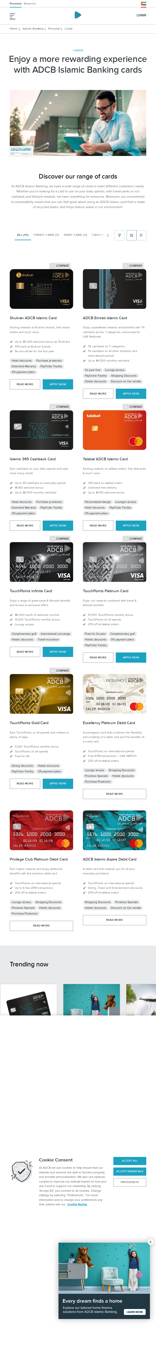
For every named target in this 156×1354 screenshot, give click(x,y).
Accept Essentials (129, 1171)
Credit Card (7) (46, 235)
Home (14, 29)
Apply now (58, 384)
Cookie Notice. (77, 1204)
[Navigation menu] (12, 15)
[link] (41, 289)
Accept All (130, 1160)
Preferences (130, 1182)
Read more (25, 384)
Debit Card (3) (75, 235)
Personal (16, 3)
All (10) (23, 235)
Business (30, 3)
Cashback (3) (103, 235)
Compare (62, 266)
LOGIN (141, 15)
